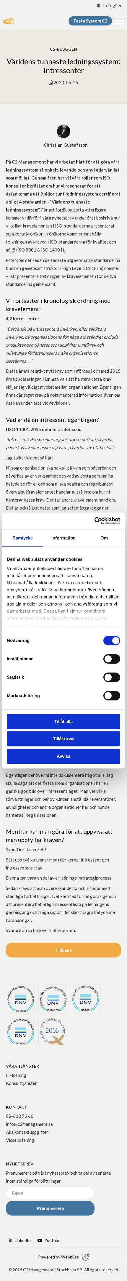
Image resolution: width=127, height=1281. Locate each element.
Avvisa (63, 756)
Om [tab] (104, 537)
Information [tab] (63, 537)
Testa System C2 (90, 20)
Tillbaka (63, 950)
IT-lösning (16, 1075)
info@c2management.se (29, 1124)
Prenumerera (50, 1208)
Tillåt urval (63, 738)
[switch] (111, 659)
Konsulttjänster (21, 1083)
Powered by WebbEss (58, 1256)
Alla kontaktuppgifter (27, 1132)
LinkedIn (22, 1240)
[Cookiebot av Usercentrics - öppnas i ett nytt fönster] (94, 521)
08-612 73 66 (19, 1116)
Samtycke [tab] (23, 537)
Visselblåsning (20, 1140)
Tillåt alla (63, 721)
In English (111, 5)
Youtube (52, 1240)
